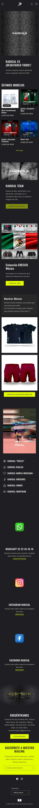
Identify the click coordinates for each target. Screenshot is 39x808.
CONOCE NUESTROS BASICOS (19, 394)
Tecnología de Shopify (26, 804)
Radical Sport (15, 804)
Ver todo (19, 150)
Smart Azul (25, 139)
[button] (2, 4)
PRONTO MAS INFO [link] (17, 206)
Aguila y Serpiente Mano (27, 110)
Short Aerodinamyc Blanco (9, 111)
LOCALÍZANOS (19, 736)
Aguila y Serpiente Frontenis (8, 140)
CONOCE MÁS (15, 283)
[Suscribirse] (32, 768)
